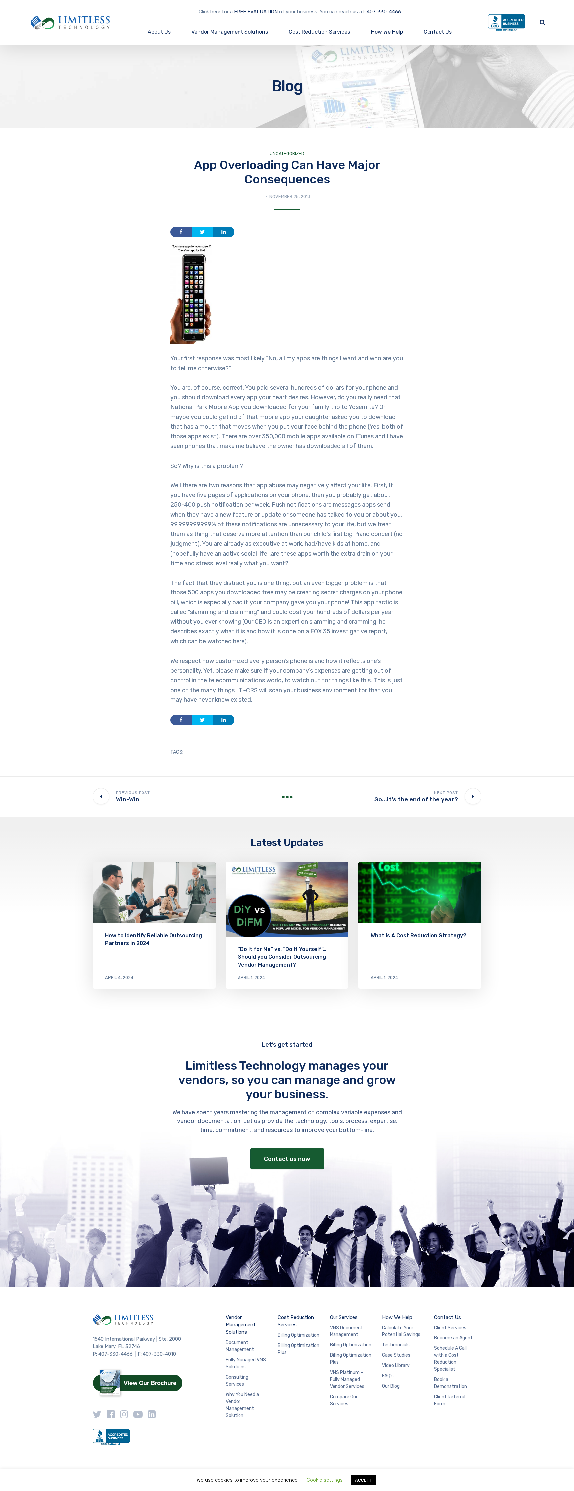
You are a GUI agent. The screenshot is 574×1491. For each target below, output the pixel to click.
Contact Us (438, 32)
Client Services (450, 1328)
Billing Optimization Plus (298, 1349)
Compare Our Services (344, 1400)
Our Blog (391, 1386)
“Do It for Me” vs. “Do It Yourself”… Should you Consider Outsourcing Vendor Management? (282, 957)
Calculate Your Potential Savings (401, 1331)
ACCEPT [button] (363, 1480)
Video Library (396, 1365)
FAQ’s (388, 1376)
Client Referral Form (449, 1400)
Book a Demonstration (450, 1383)
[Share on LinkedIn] (223, 232)
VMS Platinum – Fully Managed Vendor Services (347, 1379)
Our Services (344, 1317)
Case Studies (396, 1355)
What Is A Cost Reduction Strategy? (418, 935)
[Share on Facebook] (181, 232)
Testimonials (396, 1345)
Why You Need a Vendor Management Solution (242, 1405)
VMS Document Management (346, 1331)
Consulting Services (237, 1380)
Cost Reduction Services (319, 32)
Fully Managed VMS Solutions (246, 1363)
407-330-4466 (384, 12)
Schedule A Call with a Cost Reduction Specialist (450, 1358)
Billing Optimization (298, 1335)
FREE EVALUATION (256, 12)
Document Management (240, 1346)
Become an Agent (453, 1338)
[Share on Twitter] (202, 232)
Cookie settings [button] (325, 1480)
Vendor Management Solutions (229, 32)
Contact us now (287, 1159)
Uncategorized (287, 153)
